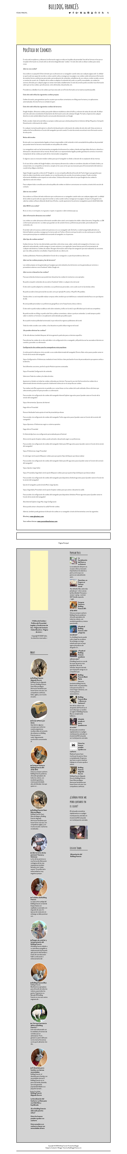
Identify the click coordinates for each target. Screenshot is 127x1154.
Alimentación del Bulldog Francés (76, 855)
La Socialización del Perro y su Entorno (82, 561)
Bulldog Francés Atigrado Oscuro (81, 771)
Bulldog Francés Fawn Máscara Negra (39, 811)
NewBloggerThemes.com (74, 1148)
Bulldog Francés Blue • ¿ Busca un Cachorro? (82, 700)
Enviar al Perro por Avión (38, 722)
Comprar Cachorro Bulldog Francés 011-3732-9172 (78, 606)
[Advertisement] (63, 31)
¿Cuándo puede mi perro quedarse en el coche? (78, 723)
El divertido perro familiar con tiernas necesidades (37, 1070)
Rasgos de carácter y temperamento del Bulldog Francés (39, 942)
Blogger (77, 1146)
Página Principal (21, 13)
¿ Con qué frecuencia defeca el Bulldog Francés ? (39, 1025)
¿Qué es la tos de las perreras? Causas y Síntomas (38, 855)
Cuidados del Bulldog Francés (39, 899)
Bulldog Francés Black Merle (83, 677)
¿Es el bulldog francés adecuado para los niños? (38, 1111)
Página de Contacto (41, 628)
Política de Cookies (37, 50)
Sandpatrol (54, 1148)
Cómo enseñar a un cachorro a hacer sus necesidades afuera (38, 1126)
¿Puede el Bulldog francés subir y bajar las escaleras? (78, 631)
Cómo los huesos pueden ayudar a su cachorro (37, 1118)
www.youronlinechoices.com (47, 521)
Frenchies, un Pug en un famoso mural (82, 583)
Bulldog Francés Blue (39, 983)
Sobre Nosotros (36, 630)
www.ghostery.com (37, 516)
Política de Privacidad (38, 623)
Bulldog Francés (64, 7)
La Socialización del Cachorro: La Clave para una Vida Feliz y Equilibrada (39, 1102)
